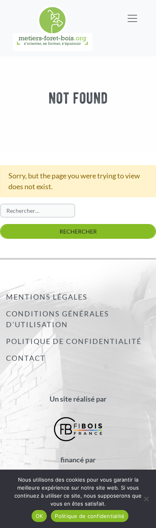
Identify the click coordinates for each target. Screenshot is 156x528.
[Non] (146, 499)
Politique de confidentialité (74, 341)
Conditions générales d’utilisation (57, 319)
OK (39, 516)
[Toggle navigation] (132, 13)
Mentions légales (47, 296)
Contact (26, 358)
